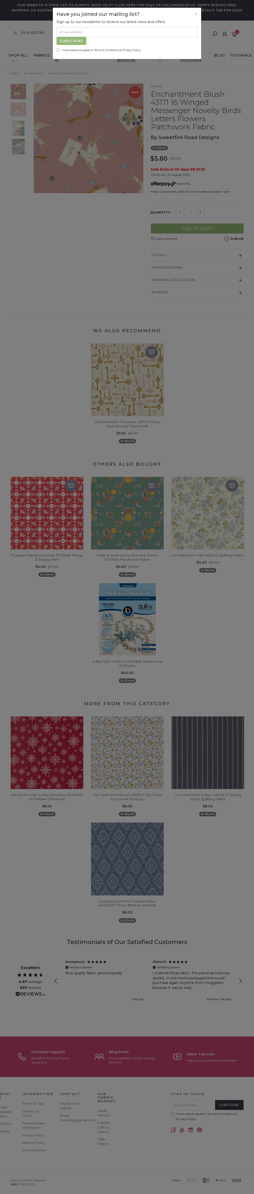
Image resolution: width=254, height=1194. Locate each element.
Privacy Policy (131, 50)
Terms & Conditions (106, 50)
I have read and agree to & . (101, 50)
